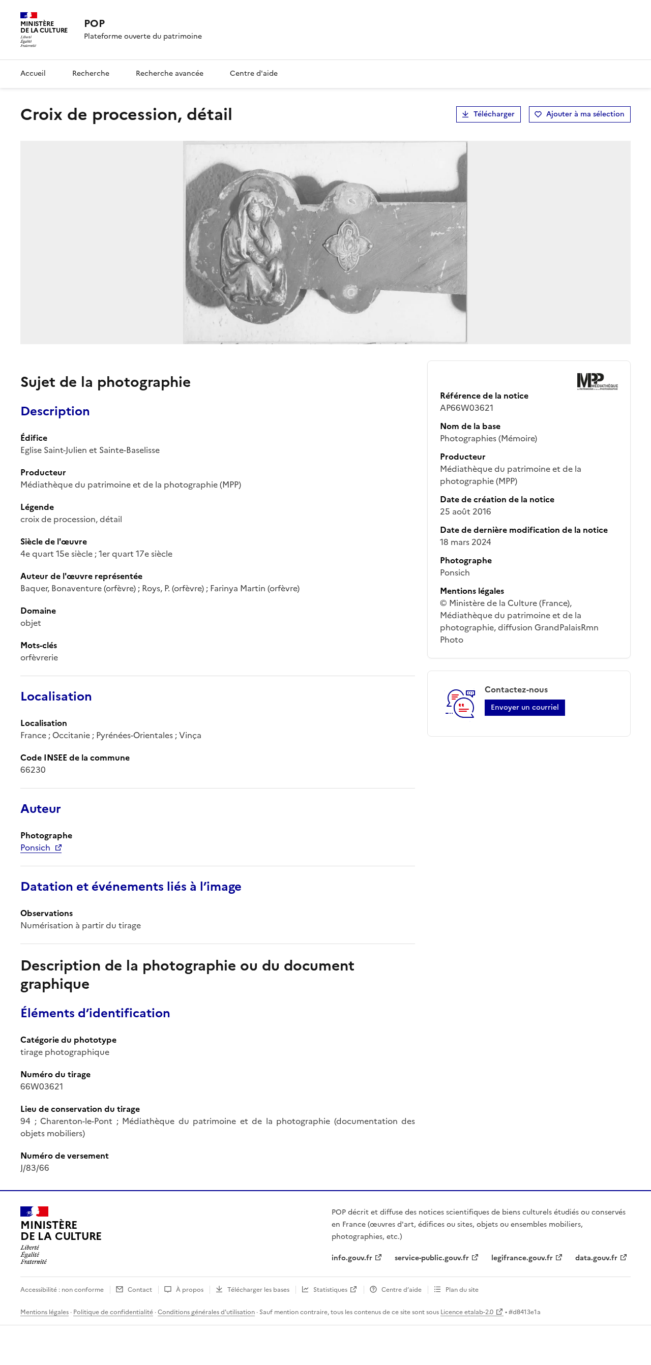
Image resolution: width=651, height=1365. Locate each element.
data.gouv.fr (596, 1258)
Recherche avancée (169, 73)
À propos (189, 1289)
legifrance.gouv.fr (522, 1258)
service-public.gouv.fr (432, 1258)
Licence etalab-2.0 (466, 1312)
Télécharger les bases (258, 1289)
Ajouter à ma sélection (585, 114)
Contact (140, 1289)
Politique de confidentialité (113, 1312)
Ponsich (35, 847)
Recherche (90, 73)
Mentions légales (44, 1312)
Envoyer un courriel (525, 707)
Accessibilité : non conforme (62, 1289)
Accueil (33, 73)
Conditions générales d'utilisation (206, 1312)
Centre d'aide (254, 73)
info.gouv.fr (352, 1258)
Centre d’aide (401, 1289)
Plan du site (462, 1289)
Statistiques (330, 1289)
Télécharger (494, 114)
